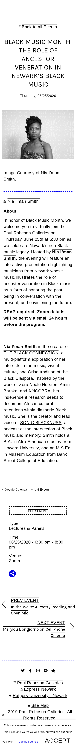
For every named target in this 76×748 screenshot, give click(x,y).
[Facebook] (30, 670)
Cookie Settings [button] (28, 741)
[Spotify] (46, 670)
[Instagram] (38, 670)
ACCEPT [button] (57, 740)
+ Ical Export (40, 489)
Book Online (38, 511)
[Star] (53, 670)
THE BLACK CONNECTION (31, 353)
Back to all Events (39, 26)
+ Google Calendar (15, 489)
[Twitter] (22, 670)
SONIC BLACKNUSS (41, 422)
